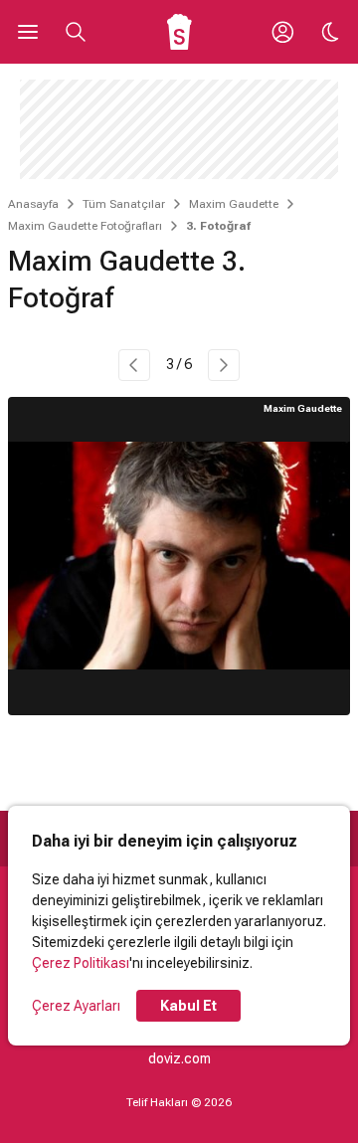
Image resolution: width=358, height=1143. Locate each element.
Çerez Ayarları (76, 1006)
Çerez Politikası (80, 963)
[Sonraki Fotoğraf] (224, 365)
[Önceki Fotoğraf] (134, 365)
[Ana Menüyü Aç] (28, 32)
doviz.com (179, 1058)
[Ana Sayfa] (179, 32)
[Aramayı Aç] (75, 32)
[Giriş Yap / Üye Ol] (282, 32)
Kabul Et (188, 1006)
